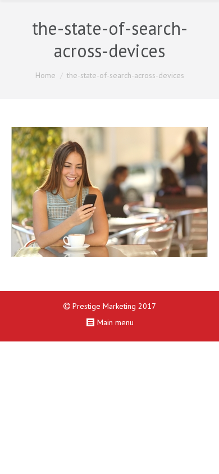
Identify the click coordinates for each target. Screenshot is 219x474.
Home (45, 75)
